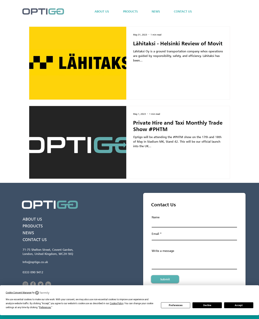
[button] (130, 12)
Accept (239, 305)
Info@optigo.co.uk (35, 262)
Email (155, 233)
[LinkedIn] (48, 284)
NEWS (28, 232)
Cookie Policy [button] (116, 303)
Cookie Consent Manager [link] (19, 292)
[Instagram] (25, 284)
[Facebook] (33, 284)
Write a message (163, 250)
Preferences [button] (45, 307)
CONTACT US (35, 239)
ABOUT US (32, 219)
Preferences (176, 305)
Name (155, 217)
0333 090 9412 (33, 272)
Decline (207, 305)
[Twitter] (40, 284)
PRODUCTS (33, 225)
